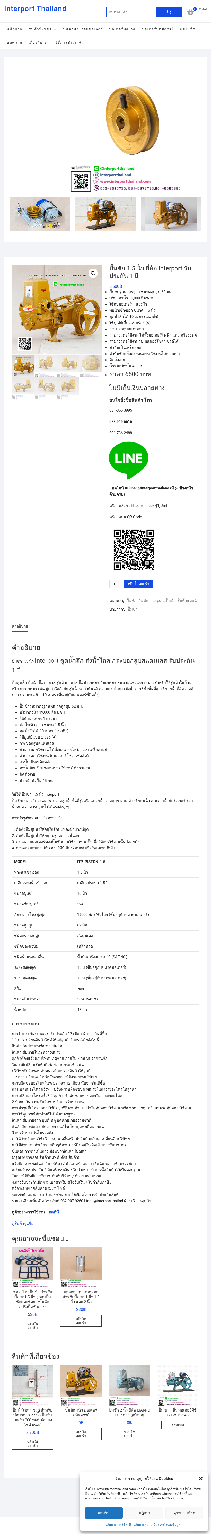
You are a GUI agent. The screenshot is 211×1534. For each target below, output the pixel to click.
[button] (200, 1478)
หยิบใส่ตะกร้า (138, 583)
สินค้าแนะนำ (188, 600)
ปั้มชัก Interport (151, 600)
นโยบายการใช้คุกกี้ (118, 1525)
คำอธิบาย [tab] (20, 626)
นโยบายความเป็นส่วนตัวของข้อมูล (157, 1525)
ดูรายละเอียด (184, 1513)
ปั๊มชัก (131, 600)
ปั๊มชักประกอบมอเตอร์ (83, 29)
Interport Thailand (35, 8)
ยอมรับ (104, 1513)
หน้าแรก (14, 29)
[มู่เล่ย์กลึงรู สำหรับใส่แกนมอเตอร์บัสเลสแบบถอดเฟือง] (134, 66)
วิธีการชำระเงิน (69, 42)
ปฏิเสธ (144, 1513)
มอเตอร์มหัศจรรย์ (158, 29)
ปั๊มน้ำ (170, 600)
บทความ (14, 42)
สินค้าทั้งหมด (40, 29)
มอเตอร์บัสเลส (122, 29)
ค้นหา (169, 12)
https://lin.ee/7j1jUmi (149, 505)
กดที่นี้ (54, 1212)
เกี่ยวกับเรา (39, 42)
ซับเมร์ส (187, 29)
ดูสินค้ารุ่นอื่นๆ (24, 1223)
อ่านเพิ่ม (177, 1425)
